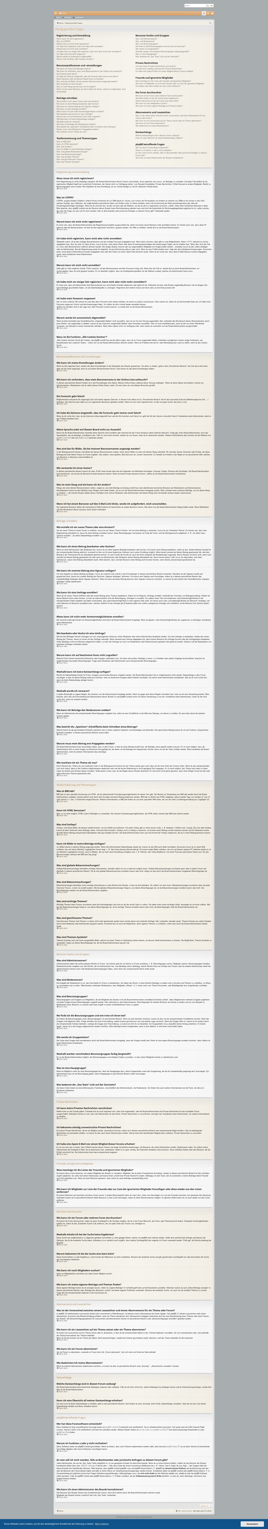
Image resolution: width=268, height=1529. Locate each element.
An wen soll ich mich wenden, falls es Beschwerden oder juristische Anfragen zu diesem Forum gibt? (171, 154)
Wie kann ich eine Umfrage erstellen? (72, 109)
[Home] (63, 5)
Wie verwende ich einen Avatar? (69, 84)
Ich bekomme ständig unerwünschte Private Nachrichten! (159, 69)
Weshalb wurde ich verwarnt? (68, 122)
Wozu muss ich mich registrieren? (70, 39)
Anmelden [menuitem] (208, 13)
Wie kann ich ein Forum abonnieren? (150, 123)
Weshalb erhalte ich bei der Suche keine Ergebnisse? (157, 98)
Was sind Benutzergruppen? (147, 44)
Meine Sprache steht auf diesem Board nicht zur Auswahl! (80, 79)
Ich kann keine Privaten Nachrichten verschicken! (156, 66)
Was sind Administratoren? (146, 39)
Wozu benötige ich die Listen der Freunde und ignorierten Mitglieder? (163, 81)
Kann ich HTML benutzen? (67, 144)
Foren (64, 13)
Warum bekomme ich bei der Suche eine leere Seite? (157, 101)
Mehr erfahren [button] (102, 1524)
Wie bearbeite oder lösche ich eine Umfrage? (75, 114)
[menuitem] (204, 13)
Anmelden (67, 17)
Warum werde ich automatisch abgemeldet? (74, 57)
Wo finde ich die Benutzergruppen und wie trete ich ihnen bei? (160, 46)
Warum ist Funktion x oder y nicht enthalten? (154, 150)
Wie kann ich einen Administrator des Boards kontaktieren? (159, 158)
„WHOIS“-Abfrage (88, 1466)
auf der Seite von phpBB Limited (152, 1430)
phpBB (126, 1517)
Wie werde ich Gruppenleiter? (147, 49)
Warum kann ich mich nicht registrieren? (73, 44)
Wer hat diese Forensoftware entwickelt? (152, 148)
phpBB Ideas (172, 1447)
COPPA (189, 242)
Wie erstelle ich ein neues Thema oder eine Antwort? (78, 101)
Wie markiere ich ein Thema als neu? (72, 132)
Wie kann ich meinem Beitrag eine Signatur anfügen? (78, 106)
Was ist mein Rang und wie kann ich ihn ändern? (76, 87)
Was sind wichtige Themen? (68, 157)
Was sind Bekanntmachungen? (69, 154)
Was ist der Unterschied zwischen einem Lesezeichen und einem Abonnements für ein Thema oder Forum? (170, 117)
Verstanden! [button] (252, 1524)
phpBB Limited (62, 438)
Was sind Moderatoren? (145, 41)
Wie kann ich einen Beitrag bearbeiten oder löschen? (78, 104)
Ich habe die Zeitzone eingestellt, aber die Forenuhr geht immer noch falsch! (87, 76)
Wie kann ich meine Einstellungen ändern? (74, 69)
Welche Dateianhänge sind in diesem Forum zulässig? (157, 135)
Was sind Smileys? (64, 147)
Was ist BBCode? (64, 142)
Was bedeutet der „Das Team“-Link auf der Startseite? (157, 57)
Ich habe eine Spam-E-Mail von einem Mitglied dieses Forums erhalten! (164, 71)
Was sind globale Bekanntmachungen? (72, 152)
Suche (58, 17)
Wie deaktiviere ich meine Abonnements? (152, 126)
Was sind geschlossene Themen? (70, 159)
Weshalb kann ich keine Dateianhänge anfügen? (76, 119)
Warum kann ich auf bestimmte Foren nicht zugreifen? (78, 117)
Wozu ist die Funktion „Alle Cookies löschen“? (75, 59)
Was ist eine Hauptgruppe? (146, 54)
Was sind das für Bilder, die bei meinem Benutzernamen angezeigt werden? (87, 81)
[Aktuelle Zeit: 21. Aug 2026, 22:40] (210, 23)
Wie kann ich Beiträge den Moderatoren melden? (76, 124)
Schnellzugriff (56, 13)
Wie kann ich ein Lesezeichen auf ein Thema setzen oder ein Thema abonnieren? (168, 121)
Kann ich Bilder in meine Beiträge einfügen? (74, 149)
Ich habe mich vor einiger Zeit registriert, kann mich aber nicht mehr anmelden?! (89, 51)
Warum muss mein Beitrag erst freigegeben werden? (78, 129)
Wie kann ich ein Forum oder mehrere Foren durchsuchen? (159, 96)
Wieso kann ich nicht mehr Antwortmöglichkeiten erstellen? (80, 111)
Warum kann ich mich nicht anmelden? (72, 49)
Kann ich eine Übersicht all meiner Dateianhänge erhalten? (159, 138)
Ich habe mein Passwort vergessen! (71, 54)
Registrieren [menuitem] (212, 13)
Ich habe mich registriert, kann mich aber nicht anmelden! (80, 46)
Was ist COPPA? (63, 41)
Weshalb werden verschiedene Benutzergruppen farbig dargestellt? (162, 51)
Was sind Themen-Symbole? (68, 162)
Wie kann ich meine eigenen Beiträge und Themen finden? (159, 106)
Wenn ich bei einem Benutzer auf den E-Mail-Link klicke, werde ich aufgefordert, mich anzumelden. (91, 90)
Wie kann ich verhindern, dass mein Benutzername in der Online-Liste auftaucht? (89, 71)
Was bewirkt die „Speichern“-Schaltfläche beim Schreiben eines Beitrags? (86, 127)
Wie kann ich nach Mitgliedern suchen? (151, 103)
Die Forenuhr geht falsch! (67, 74)
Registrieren (79, 17)
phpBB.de (82, 438)
